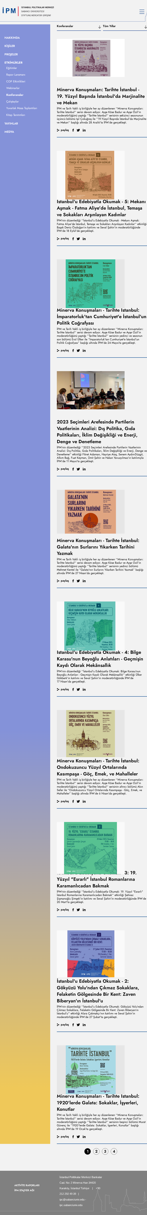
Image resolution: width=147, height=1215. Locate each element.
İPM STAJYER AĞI (24, 1190)
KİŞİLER (9, 46)
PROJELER (11, 54)
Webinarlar (13, 88)
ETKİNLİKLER (13, 63)
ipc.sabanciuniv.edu (71, 1205)
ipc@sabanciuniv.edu (72, 1199)
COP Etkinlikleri (15, 81)
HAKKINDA (12, 38)
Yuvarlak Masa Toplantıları (21, 108)
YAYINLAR (11, 123)
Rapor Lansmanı (15, 75)
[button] (79, 27)
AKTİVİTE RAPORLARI (26, 1185)
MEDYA (9, 132)
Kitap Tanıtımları (15, 115)
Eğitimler (11, 68)
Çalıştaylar (12, 101)
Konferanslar (14, 95)
